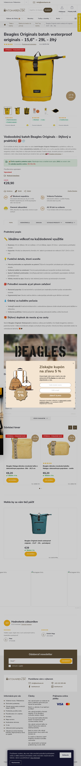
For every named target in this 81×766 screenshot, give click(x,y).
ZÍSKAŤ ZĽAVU (55, 395)
